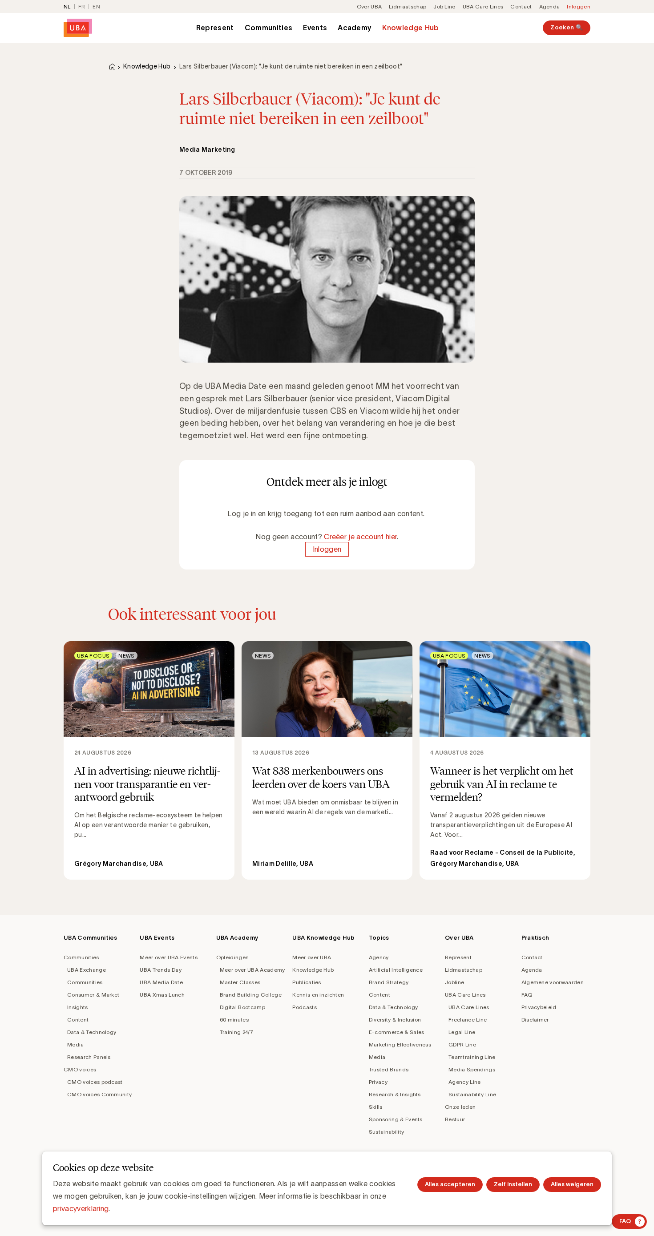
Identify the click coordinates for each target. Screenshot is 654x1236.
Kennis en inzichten (318, 995)
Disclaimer (535, 1019)
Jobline (454, 982)
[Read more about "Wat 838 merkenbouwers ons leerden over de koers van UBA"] (327, 760)
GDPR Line (462, 1044)
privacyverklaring (81, 1208)
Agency (379, 957)
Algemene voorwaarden (552, 982)
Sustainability (386, 1132)
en (96, 6)
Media (75, 1044)
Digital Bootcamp (242, 1007)
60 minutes (234, 1019)
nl (67, 6)
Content (78, 1019)
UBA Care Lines (483, 6)
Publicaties (306, 982)
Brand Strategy (388, 982)
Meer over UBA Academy (252, 970)
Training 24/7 (236, 1032)
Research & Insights (395, 1094)
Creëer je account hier (360, 537)
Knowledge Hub (410, 28)
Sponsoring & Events (396, 1119)
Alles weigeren (572, 1184)
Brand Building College (251, 995)
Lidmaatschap (407, 6)
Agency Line (464, 1082)
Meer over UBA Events (168, 957)
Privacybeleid (539, 1007)
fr (81, 6)
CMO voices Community (99, 1094)
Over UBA (369, 6)
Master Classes (240, 982)
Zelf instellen (513, 1184)
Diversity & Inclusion (395, 1019)
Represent (215, 28)
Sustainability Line (472, 1094)
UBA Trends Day (160, 970)
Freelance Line (467, 1019)
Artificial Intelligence (396, 970)
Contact (521, 6)
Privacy (378, 1082)
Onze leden (460, 1107)
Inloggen (578, 6)
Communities (269, 28)
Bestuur (455, 1119)
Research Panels (89, 1057)
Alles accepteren (450, 1184)
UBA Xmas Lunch (162, 995)
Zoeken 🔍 (566, 27)
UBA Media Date (161, 982)
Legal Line (461, 1032)
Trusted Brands (388, 1069)
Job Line (444, 6)
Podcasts (304, 1007)
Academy (354, 28)
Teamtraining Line (471, 1057)
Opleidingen (232, 957)
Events (315, 28)
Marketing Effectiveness (400, 1044)
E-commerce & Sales (396, 1032)
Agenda (549, 6)
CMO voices (80, 1069)
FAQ (527, 995)
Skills (376, 1107)
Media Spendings (471, 1069)
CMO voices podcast (95, 1082)
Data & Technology (91, 1032)
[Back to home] (78, 28)
